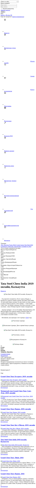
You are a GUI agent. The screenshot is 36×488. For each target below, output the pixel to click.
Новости (3, 291)
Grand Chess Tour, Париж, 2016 (12, 474)
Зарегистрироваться (18, 16)
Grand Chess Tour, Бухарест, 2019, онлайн (16, 376)
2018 (27, 317)
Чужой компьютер (8, 8)
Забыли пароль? (5, 10)
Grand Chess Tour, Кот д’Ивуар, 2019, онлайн (18, 425)
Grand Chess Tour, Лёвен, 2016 (12, 458)
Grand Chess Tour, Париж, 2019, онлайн (16, 409)
